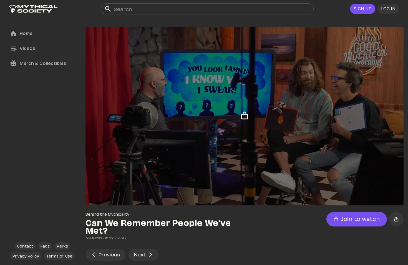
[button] (388, 9)
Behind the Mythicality (107, 214)
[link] (33, 9)
